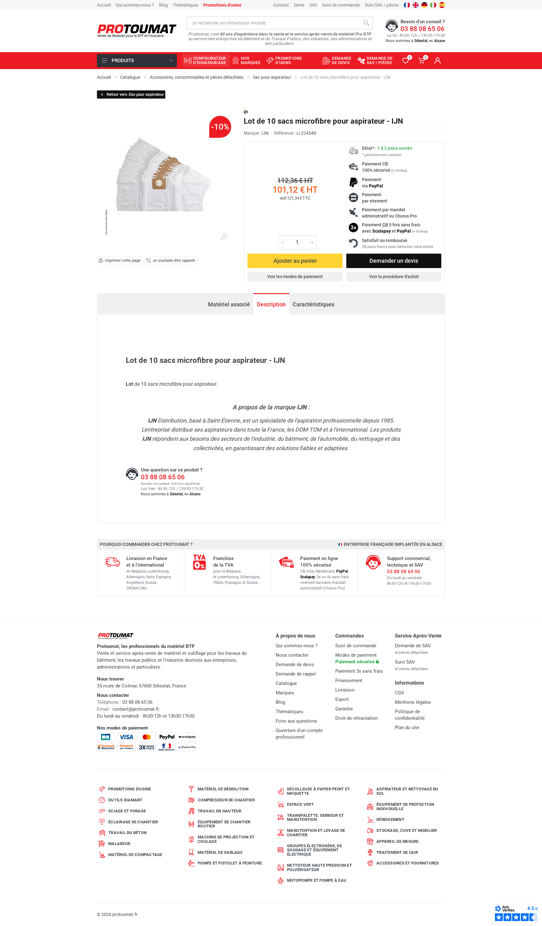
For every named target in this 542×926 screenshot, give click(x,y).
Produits (123, 60)
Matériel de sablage (220, 852)
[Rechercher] (366, 23)
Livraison (344, 690)
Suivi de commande (341, 5)
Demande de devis (295, 664)
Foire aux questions (296, 721)
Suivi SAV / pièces (382, 5)
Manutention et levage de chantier (316, 832)
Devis (299, 5)
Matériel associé (229, 304)
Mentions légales (413, 702)
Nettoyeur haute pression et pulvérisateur (319, 867)
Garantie (344, 709)
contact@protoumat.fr (136, 709)
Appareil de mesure (397, 841)
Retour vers (135, 94)
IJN (265, 133)
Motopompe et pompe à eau (316, 880)
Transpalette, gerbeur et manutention (315, 817)
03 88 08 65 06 (422, 29)
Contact (281, 5)
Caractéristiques (313, 304)
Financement (348, 680)
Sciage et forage (127, 811)
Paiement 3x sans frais (359, 671)
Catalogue (286, 683)
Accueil (104, 5)
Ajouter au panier (295, 260)
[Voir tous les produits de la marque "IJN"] (246, 112)
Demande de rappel (296, 674)
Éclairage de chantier (133, 822)
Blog (163, 5)
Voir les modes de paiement (295, 276)
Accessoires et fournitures (407, 863)
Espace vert (300, 804)
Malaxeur (119, 843)
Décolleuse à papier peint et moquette (318, 791)
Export (342, 699)
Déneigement (390, 819)
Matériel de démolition (223, 789)
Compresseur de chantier (226, 800)
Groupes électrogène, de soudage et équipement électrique (314, 850)
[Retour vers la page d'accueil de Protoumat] (137, 31)
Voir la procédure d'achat (394, 276)
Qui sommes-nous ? (135, 5)
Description (271, 304)
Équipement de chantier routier (224, 824)
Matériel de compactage (135, 854)
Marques (285, 693)
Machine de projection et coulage (226, 839)
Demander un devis (393, 260)
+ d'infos (399, 171)
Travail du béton (127, 832)
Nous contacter (292, 655)
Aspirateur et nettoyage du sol (407, 791)
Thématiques (185, 5)
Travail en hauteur (220, 811)
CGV (399, 693)
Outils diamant (125, 800)
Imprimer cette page (123, 260)
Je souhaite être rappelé (173, 260)
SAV (313, 5)
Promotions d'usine (129, 789)
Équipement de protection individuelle (405, 806)
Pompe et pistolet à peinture (230, 863)
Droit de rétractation (356, 718)
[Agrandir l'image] (224, 236)
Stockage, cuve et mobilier (406, 830)
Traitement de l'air (397, 852)
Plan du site (407, 727)
